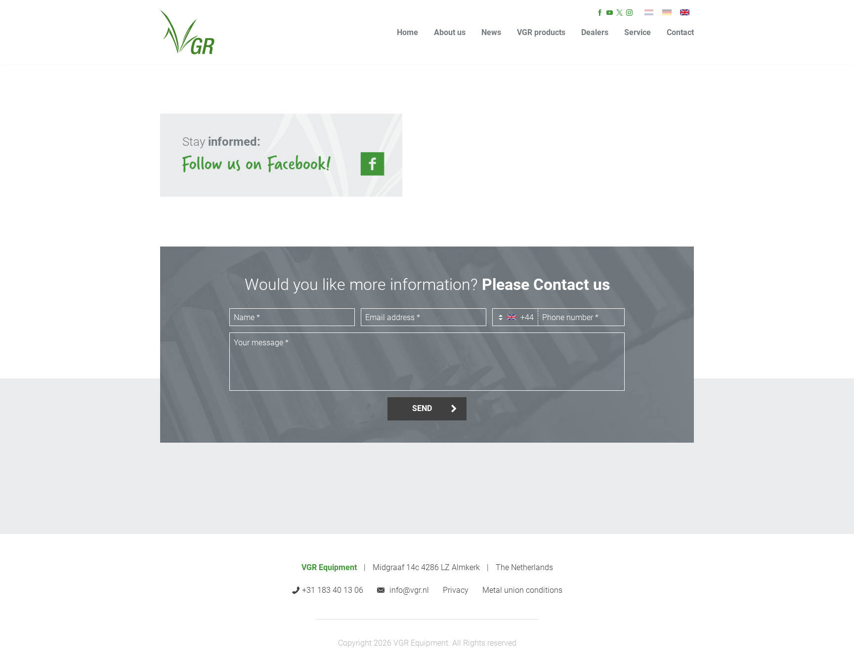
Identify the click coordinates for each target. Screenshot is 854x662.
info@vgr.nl (409, 590)
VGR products (541, 32)
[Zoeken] (649, 12)
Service (637, 32)
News (491, 32)
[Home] (187, 32)
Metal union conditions (522, 590)
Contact (680, 32)
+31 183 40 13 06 (332, 590)
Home (407, 32)
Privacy (456, 590)
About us (450, 32)
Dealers (594, 32)
